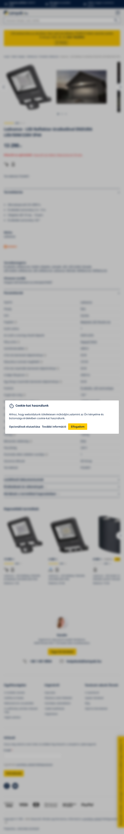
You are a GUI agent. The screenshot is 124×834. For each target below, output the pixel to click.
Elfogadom (77, 426)
